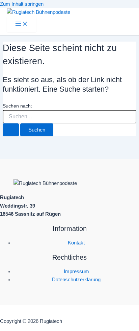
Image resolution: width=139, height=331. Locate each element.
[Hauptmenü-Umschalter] (21, 24)
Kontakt (76, 242)
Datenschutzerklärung (76, 279)
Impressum (76, 271)
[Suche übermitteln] (11, 130)
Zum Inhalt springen (22, 4)
